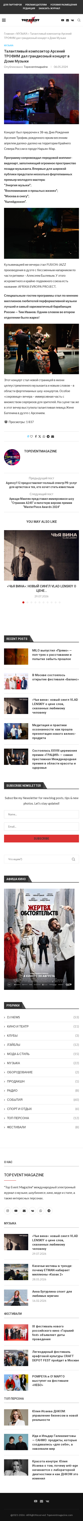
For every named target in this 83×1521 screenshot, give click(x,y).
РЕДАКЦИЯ (29, 8)
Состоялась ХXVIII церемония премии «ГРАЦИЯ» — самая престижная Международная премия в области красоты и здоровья (54, 759)
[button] (7, 566)
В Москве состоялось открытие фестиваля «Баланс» (55, 677)
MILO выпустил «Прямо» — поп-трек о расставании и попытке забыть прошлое (52, 655)
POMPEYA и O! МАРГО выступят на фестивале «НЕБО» (50, 1381)
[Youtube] (62, 20)
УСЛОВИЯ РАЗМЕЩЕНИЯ (63, 4)
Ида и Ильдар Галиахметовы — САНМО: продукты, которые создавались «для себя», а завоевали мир (54, 1442)
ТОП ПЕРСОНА (43, 1118)
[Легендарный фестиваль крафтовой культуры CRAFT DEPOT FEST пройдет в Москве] (16, 1358)
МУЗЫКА (22, 33)
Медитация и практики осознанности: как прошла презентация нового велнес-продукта (54, 731)
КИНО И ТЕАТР (43, 1026)
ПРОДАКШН (43, 1081)
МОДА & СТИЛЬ (43, 1054)
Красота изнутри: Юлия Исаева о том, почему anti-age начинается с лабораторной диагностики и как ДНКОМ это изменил (55, 1470)
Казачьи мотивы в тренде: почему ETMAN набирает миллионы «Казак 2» (52, 1270)
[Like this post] (31, 436)
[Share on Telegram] (48, 436)
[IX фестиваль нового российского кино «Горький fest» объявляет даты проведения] (16, 1332)
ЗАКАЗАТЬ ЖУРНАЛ (49, 8)
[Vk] (72, 20)
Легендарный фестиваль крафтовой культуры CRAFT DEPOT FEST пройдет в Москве (55, 1356)
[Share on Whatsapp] (44, 436)
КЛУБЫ (43, 1035)
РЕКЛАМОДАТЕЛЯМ (36, 4)
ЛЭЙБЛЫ (43, 1044)
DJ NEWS (43, 1017)
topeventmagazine (36, 66)
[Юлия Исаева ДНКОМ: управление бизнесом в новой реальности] (16, 1417)
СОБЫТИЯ (43, 1099)
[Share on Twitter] (39, 436)
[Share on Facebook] (36, 436)
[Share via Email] (52, 436)
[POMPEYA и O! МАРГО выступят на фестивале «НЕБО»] (16, 1382)
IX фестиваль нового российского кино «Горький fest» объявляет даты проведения (53, 1333)
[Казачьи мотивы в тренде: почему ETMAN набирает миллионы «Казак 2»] (16, 1272)
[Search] (79, 20)
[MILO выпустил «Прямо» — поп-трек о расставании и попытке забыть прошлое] (16, 656)
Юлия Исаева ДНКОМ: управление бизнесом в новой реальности (55, 1415)
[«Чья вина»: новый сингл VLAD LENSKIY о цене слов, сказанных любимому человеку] (41, 555)
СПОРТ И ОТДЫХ (43, 1109)
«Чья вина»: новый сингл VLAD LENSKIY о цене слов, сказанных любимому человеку (55, 706)
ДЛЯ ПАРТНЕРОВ (12, 4)
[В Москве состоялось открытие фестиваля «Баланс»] (16, 681)
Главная (9, 33)
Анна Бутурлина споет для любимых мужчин (52, 1294)
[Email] (67, 20)
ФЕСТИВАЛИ (43, 1127)
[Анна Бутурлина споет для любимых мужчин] (16, 1298)
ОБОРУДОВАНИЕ (43, 1072)
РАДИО (43, 1090)
